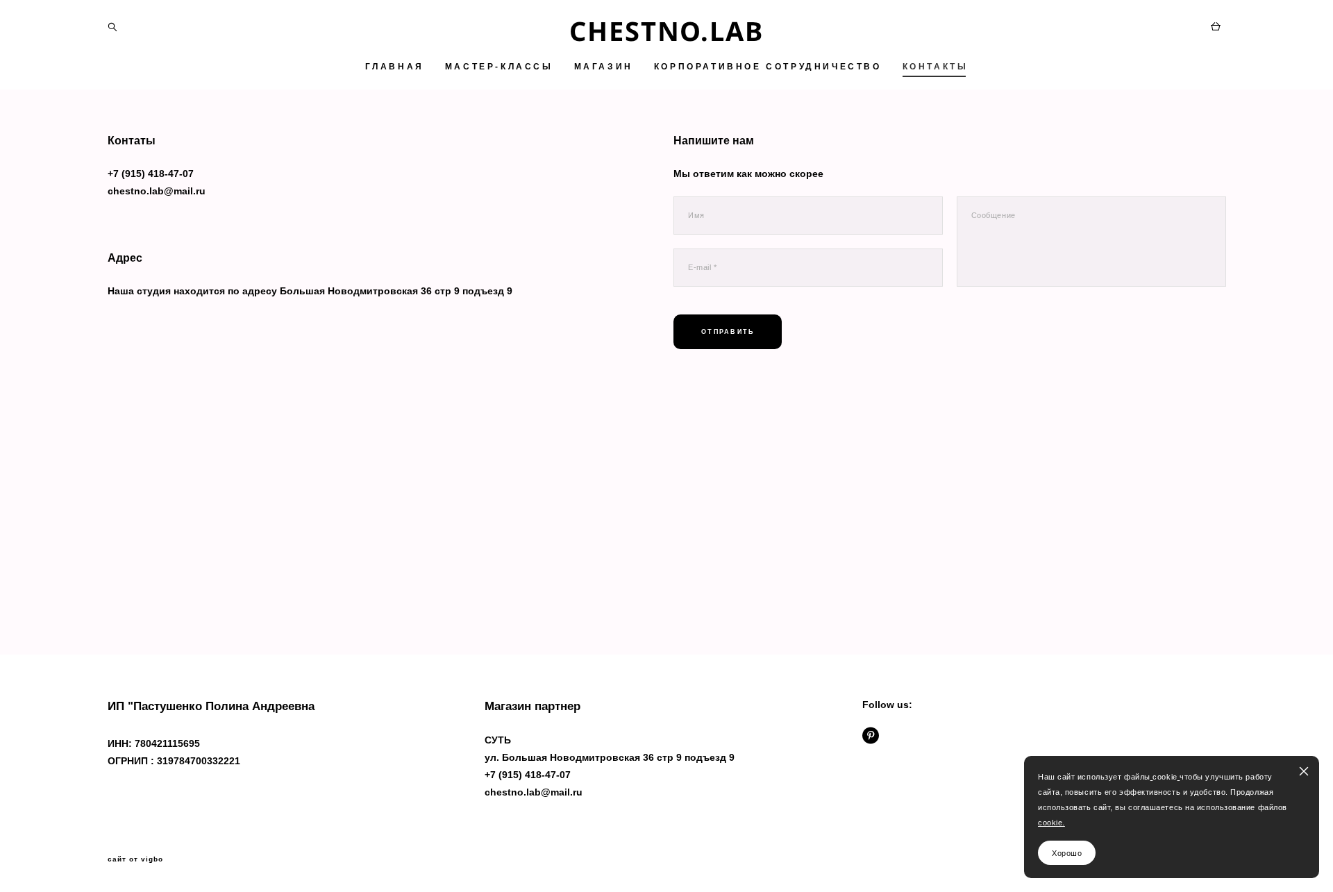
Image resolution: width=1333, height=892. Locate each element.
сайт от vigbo (135, 859)
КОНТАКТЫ (936, 66)
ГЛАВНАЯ (394, 66)
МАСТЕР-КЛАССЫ (499, 66)
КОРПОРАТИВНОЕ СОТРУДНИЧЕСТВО (768, 66)
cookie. (1051, 822)
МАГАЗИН (603, 66)
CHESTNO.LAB (666, 30)
